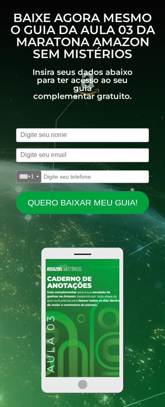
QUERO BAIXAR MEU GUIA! (83, 202)
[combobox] (28, 177)
